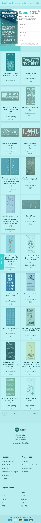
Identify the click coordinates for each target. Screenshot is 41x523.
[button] (39, 11)
